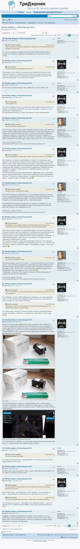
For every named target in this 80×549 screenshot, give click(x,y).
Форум (28, 12)
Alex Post (59, 127)
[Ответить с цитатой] (53, 39)
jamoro (10, 29)
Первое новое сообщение (37, 35)
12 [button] (72, 35)
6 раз (66, 88)
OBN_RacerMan (11, 45)
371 (64, 71)
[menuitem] (10, 20)
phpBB (36, 540)
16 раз (66, 76)
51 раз (66, 77)
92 (63, 85)
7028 (64, 129)
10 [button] (66, 35)
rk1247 (59, 38)
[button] (55, 35)
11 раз (66, 90)
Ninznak (59, 83)
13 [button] (75, 35)
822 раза (67, 135)
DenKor (14, 29)
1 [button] (60, 35)
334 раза (67, 134)
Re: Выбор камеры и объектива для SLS (19, 38)
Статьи (21, 12)
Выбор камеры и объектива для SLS (18, 27)
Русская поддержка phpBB (40, 541)
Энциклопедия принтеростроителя (48, 12)
